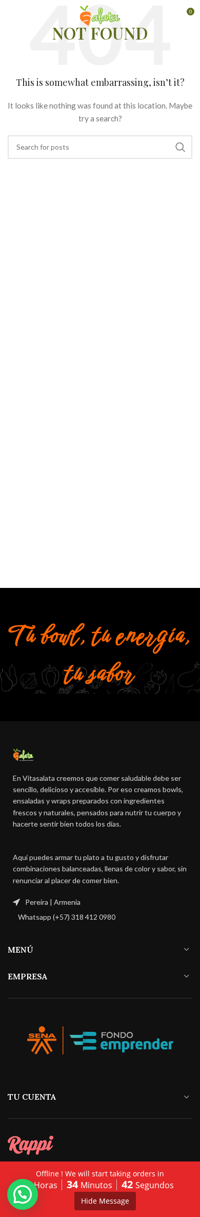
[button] (22, 1194)
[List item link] (100, 917)
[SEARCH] (180, 147)
